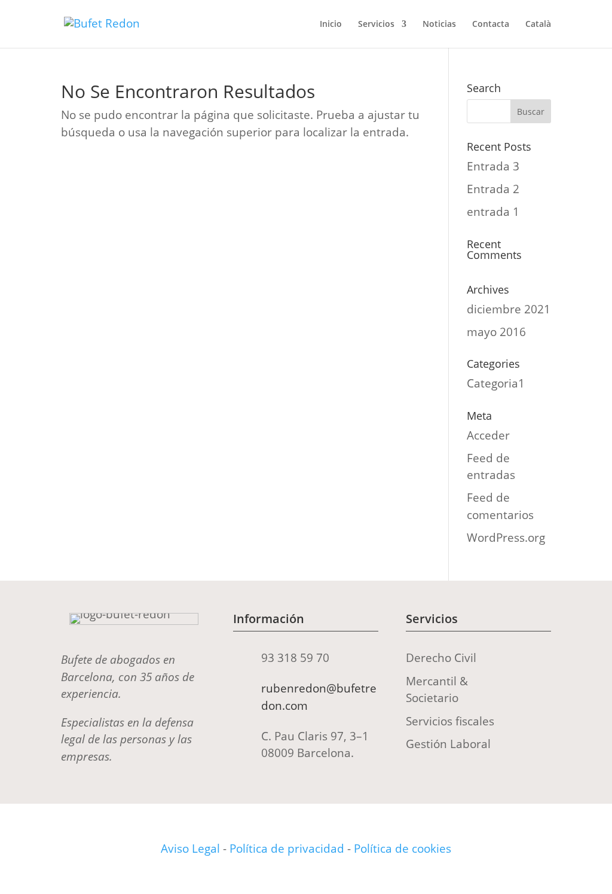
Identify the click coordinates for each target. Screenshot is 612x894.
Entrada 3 (493, 166)
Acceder (488, 435)
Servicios (376, 24)
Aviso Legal (190, 848)
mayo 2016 (496, 332)
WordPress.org (506, 537)
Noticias (439, 24)
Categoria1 (496, 383)
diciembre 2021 (508, 309)
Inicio (331, 24)
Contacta (490, 24)
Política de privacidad (287, 848)
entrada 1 (493, 211)
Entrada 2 (493, 189)
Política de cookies (402, 848)
